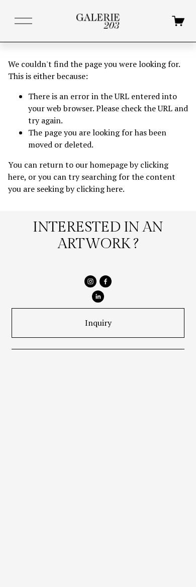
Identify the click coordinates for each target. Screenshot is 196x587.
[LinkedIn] (98, 296)
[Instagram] (90, 281)
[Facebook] (106, 281)
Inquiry (98, 322)
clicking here (99, 188)
